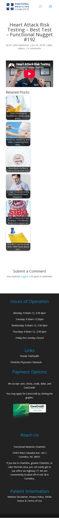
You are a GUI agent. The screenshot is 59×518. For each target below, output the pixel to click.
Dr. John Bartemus (19, 45)
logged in (25, 276)
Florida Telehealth (29, 356)
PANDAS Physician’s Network (26, 362)
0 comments (34, 48)
